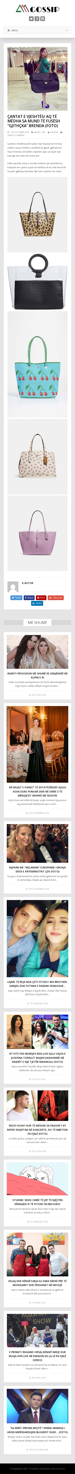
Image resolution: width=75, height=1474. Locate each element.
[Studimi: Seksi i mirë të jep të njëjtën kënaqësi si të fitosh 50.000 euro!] (37, 1178)
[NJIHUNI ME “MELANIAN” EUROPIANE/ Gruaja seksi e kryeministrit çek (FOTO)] (37, 843)
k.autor (54, 132)
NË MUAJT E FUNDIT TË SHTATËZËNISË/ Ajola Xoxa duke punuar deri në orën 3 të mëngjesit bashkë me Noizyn (37, 791)
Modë (37, 132)
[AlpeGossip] (37, 8)
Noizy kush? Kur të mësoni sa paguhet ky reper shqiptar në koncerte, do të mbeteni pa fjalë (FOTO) (37, 1129)
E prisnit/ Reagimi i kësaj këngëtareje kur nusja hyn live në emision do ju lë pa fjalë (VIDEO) (37, 1356)
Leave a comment (16, 135)
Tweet (18, 597)
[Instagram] (42, 18)
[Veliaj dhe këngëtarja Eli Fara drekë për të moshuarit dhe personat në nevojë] (37, 1254)
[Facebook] (37, 18)
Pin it (42, 597)
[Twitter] (31, 18)
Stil (43, 132)
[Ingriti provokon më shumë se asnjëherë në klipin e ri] (37, 652)
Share (30, 597)
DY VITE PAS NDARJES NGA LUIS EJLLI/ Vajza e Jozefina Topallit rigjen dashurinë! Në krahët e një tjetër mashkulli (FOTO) (37, 1057)
